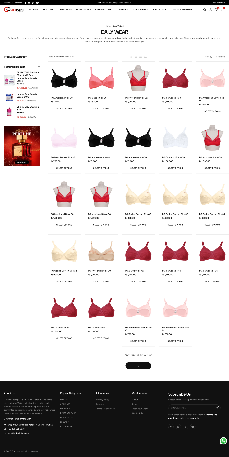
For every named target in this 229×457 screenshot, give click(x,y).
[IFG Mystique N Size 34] (101, 194)
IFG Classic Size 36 (97, 97)
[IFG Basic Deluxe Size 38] (64, 137)
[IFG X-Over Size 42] (138, 251)
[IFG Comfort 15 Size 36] (175, 137)
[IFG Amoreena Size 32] (101, 426)
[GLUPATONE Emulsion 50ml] (9, 111)
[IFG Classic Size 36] (101, 78)
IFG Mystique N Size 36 (62, 214)
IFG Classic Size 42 (171, 446)
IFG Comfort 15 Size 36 (173, 157)
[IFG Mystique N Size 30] (101, 251)
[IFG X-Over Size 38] (175, 78)
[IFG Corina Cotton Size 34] (212, 194)
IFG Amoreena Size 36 (136, 157)
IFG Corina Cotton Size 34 (212, 214)
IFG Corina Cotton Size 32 (63, 270)
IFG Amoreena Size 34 (61, 446)
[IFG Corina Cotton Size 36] (175, 194)
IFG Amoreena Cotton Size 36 (138, 329)
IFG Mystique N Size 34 (99, 214)
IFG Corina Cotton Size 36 (175, 214)
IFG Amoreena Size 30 (136, 446)
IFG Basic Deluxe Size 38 (62, 157)
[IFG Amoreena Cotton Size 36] (138, 307)
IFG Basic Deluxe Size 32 (174, 387)
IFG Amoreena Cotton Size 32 (212, 329)
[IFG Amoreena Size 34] (64, 426)
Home (108, 26)
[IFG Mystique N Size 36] (64, 194)
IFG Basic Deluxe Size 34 (137, 387)
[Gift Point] (14, 9)
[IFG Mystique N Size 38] (212, 137)
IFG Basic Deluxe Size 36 (100, 387)
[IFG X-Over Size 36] (212, 251)
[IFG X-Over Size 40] (175, 251)
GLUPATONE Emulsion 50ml (28, 108)
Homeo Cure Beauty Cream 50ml (27, 95)
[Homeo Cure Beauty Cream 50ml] (9, 97)
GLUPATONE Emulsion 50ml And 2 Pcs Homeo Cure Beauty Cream (28, 76)
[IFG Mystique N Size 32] (138, 78)
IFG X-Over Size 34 (60, 327)
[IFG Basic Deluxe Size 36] (101, 367)
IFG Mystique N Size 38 (210, 157)
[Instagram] (29, 3)
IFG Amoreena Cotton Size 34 (175, 329)
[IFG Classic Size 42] (175, 426)
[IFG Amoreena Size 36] (138, 137)
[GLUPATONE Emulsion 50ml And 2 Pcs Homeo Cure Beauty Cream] (9, 80)
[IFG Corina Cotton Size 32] (64, 251)
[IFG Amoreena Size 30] (138, 426)
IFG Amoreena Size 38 (61, 97)
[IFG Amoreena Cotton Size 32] (212, 307)
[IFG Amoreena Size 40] (101, 137)
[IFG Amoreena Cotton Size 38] (212, 78)
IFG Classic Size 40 (208, 446)
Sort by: (208, 56)
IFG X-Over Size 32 (97, 327)
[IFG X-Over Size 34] (64, 307)
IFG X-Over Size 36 (208, 270)
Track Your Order (218, 2)
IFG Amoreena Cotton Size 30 (63, 388)
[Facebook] (25, 3)
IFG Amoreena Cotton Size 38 (212, 99)
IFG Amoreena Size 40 (99, 157)
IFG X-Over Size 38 (171, 97)
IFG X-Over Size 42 (134, 270)
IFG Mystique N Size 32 (136, 97)
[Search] (205, 9)
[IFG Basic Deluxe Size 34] (138, 367)
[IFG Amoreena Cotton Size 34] (175, 307)
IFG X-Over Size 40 (171, 270)
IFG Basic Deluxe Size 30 (211, 387)
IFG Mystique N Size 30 (99, 270)
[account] (210, 9)
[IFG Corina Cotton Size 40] (138, 194)
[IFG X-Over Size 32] (101, 307)
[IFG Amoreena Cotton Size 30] (64, 367)
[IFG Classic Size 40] (212, 426)
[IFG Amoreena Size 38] (64, 78)
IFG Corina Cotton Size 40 (138, 214)
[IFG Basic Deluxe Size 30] (212, 367)
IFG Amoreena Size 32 (99, 446)
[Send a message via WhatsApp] (223, 441)
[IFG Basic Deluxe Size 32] (175, 367)
